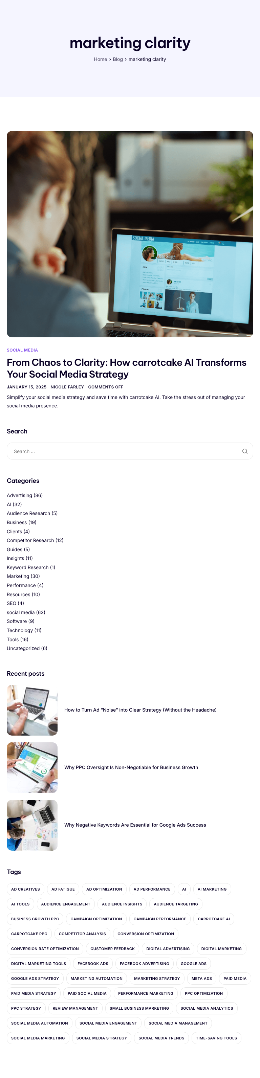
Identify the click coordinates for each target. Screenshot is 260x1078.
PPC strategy (26, 1008)
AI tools (20, 904)
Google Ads (194, 963)
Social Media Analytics (206, 1008)
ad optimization (104, 889)
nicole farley (67, 386)
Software (17, 621)
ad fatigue (63, 889)
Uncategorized (23, 648)
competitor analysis (82, 933)
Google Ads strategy (35, 978)
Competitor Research (30, 540)
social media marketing (38, 1038)
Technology (20, 630)
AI (9, 505)
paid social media (87, 993)
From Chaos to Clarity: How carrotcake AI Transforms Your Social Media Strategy (126, 368)
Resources (18, 595)
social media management (178, 1023)
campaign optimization (96, 919)
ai (184, 889)
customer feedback (112, 948)
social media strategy (102, 1038)
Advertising (19, 495)
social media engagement (108, 1023)
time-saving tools (216, 1038)
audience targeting (176, 904)
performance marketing (145, 993)
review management (75, 1008)
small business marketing (139, 1008)
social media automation (39, 1023)
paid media (234, 978)
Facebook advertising (144, 963)
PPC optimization (204, 993)
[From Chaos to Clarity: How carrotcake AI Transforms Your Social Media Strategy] (130, 233)
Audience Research (28, 513)
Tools (13, 640)
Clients (14, 532)
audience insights (122, 904)
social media (22, 350)
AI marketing (212, 889)
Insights (15, 558)
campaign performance (160, 919)
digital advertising (168, 948)
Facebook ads (93, 963)
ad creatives (25, 889)
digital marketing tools (38, 963)
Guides (14, 550)
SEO (11, 603)
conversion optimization (145, 933)
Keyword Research (28, 567)
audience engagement (66, 904)
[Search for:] (130, 451)
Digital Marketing (221, 948)
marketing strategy (157, 978)
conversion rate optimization (45, 948)
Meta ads (202, 978)
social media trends (161, 1038)
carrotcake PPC (29, 933)
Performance (21, 585)
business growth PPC (35, 919)
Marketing (18, 576)
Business (17, 522)
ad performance (152, 889)
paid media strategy (33, 993)
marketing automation (97, 978)
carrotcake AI (214, 919)
